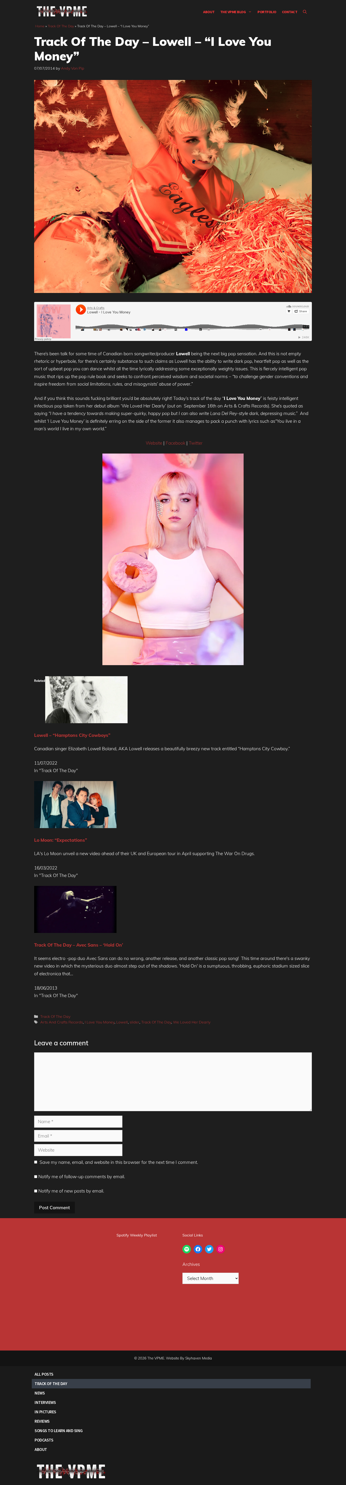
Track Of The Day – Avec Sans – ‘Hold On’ (78, 945)
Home (39, 26)
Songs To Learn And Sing (59, 1430)
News (40, 1393)
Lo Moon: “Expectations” (60, 840)
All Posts (44, 1374)
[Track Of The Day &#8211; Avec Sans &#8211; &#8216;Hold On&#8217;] (75, 931)
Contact (290, 11)
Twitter (196, 443)
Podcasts (44, 1440)
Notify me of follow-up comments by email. (81, 1176)
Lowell (122, 1022)
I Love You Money (99, 1022)
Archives (191, 1264)
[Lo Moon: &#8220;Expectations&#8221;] (75, 826)
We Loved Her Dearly (191, 1022)
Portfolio (266, 11)
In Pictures (45, 1411)
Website (154, 443)
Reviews (42, 1421)
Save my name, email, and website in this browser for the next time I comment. (119, 1162)
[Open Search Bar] (305, 12)
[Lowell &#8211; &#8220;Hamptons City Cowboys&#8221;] (86, 721)
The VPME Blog (233, 11)
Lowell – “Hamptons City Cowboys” (72, 735)
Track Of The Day (61, 26)
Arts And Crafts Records (61, 1022)
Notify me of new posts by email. (71, 1191)
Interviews (45, 1402)
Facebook (175, 443)
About (209, 11)
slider (134, 1022)
